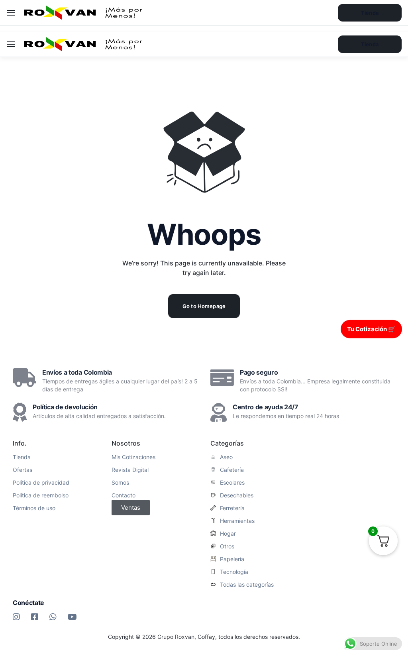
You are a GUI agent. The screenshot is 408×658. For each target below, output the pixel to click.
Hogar (228, 533)
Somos (120, 482)
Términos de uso (34, 508)
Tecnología (234, 572)
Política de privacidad (41, 482)
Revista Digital (130, 470)
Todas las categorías (247, 584)
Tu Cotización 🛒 (371, 328)
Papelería (232, 559)
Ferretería (232, 508)
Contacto (123, 495)
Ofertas (22, 470)
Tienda (370, 44)
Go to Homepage (204, 306)
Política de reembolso (41, 495)
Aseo (226, 457)
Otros (227, 546)
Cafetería (232, 470)
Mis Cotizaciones (133, 457)
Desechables (236, 495)
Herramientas (237, 521)
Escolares (232, 482)
